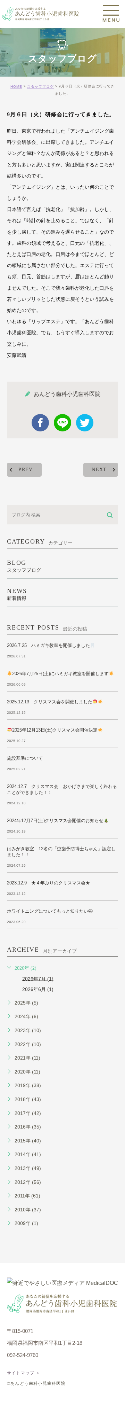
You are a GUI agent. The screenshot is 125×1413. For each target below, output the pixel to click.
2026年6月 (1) (37, 989)
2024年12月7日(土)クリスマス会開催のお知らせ (55, 820)
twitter (84, 422)
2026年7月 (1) (37, 978)
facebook (40, 422)
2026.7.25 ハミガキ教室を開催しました (48, 645)
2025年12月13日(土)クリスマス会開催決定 (55, 730)
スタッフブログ (40, 86)
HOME (16, 86)
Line (62, 422)
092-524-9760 (22, 1355)
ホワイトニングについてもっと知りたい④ (50, 911)
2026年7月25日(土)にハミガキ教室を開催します (60, 673)
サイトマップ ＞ (24, 1373)
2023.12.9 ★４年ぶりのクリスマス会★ (48, 882)
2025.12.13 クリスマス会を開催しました (49, 701)
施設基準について (25, 758)
